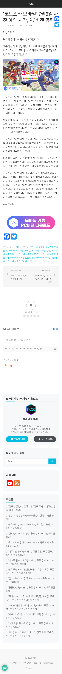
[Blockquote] (27, 348)
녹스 (31, 3)
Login (56, 329)
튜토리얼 (37, 663)
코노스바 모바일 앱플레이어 (22, 258)
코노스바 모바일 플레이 (16, 261)
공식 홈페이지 (14, 663)
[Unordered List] (24, 348)
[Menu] (5, 4)
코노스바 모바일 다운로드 (28, 254)
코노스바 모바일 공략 (40, 251)
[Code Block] (31, 348)
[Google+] (57, 28)
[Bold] (6, 348)
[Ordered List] (20, 348)
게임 (18, 247)
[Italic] (9, 348)
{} (38, 348)
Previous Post (19, 275)
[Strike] (17, 348)
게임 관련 (26, 663)
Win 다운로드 (19, 439)
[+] (42, 348)
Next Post (43, 276)
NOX (22, 25)
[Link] (35, 348)
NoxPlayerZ (48, 663)
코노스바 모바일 (37, 247)
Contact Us (31, 668)
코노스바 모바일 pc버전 (19, 251)
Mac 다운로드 (47, 439)
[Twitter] (57, 25)
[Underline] (13, 348)
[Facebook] (57, 19)
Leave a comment (41, 261)
